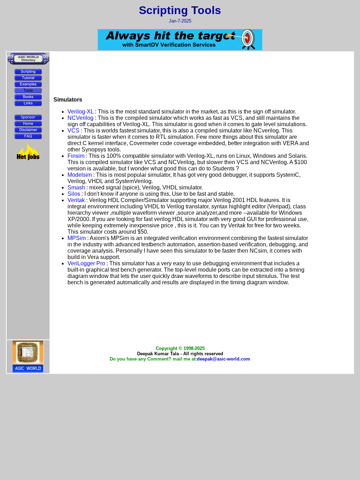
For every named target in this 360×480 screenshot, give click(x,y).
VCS (74, 131)
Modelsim (80, 175)
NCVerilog (81, 118)
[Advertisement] (28, 180)
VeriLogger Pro (87, 263)
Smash (77, 187)
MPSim (77, 238)
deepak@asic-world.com (223, 359)
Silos (75, 194)
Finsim (77, 156)
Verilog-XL (81, 112)
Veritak (77, 200)
